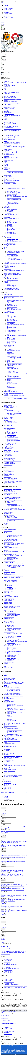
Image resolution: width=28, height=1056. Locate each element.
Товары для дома (8, 970)
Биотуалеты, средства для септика (12, 489)
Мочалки (6, 785)
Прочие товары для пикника (14, 636)
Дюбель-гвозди (10, 301)
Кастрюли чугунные (12, 691)
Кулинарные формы (9, 701)
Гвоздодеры (10, 349)
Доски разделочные (9, 679)
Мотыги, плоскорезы (12, 504)
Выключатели (7, 145)
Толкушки (9, 716)
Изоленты (6, 150)
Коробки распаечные (9, 154)
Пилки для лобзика (11, 331)
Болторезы (9, 346)
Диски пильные (11, 322)
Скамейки (9, 585)
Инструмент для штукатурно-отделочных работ (14, 358)
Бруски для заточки (12, 316)
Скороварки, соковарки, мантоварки (13, 756)
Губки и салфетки (11, 647)
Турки (5, 768)
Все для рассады (8, 490)
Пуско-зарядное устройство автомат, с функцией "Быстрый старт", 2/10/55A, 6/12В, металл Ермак (13, 860)
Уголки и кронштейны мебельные (12, 461)
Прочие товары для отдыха (13, 629)
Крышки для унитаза (12, 195)
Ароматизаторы (8, 473)
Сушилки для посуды (9, 762)
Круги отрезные (11, 326)
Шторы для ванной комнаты (14, 204)
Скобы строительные (12, 307)
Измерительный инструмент (14, 356)
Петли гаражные (8, 448)
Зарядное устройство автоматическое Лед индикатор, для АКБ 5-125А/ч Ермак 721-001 (12, 875)
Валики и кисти (11, 348)
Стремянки (6, 394)
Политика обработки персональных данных (15, 987)
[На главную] (2, 22)
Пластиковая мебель (9, 598)
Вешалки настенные (12, 583)
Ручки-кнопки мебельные (13, 440)
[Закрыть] (12, 1013)
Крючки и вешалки (11, 431)
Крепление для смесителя (13, 228)
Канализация (7, 217)
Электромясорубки (8, 127)
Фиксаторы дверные (9, 462)
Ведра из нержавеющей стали (14, 535)
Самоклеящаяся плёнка (9, 604)
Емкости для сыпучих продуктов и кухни (14, 682)
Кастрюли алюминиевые (13, 687)
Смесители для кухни (12, 280)
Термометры (7, 619)
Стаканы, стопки (8, 758)
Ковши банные (7, 783)
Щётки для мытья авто (9, 482)
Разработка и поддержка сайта (8, 1011)
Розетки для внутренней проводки (15, 172)
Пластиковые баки (11, 557)
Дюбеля (9, 302)
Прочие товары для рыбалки (14, 644)
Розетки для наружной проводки (15, 171)
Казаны (5, 685)
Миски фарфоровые (12, 731)
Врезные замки (10, 410)
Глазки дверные (8, 405)
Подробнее (3, 892)
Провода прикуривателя (10, 479)
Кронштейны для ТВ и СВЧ (11, 157)
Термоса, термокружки (9, 767)
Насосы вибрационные (12, 255)
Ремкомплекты (10, 232)
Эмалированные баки (12, 558)
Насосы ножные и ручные (10, 478)
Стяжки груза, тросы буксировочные (13, 481)
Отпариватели (7, 104)
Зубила (8, 354)
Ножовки (9, 369)
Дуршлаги (6, 681)
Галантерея (6, 546)
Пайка (5, 162)
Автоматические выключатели (11, 135)
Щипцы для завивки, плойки (11, 126)
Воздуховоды (10, 211)
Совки (8, 652)
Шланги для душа (11, 233)
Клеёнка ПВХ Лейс (12, 568)
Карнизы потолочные (9, 561)
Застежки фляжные (8, 418)
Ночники (6, 161)
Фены (5, 119)
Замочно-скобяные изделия (10, 964)
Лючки (5, 247)
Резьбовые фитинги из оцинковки (12, 274)
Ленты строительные (9, 297)
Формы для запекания (9, 771)
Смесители (6, 277)
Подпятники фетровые (12, 437)
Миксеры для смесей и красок (14, 363)
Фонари (6, 663)
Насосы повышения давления (14, 259)
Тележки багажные (8, 618)
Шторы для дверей (8, 667)
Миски (5, 727)
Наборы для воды (8, 737)
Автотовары (7, 967)
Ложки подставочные (9, 721)
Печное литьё (7, 788)
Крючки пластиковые (9, 578)
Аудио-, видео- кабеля (9, 139)
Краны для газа (10, 240)
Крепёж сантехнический (10, 244)
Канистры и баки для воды (10, 554)
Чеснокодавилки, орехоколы (14, 717)
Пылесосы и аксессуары (10, 108)
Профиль (3, 940)
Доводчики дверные (9, 407)
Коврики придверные (9, 572)
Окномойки (7, 595)
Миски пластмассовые (12, 734)
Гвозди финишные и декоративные (15, 300)
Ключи (8, 360)
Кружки (6, 697)
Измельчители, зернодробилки (11, 92)
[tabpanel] (14, 104)
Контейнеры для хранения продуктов (13, 696)
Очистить (3, 813)
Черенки (6, 523)
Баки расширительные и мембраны (15, 251)
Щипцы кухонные (11, 720)
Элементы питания (8, 669)
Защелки (6, 420)
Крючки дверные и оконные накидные (13, 426)
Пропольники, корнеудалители (14, 505)
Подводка (6, 267)
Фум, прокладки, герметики (11, 288)
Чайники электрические (10, 123)
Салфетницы (7, 749)
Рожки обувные (8, 602)
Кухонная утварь (8, 702)
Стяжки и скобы (8, 176)
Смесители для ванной (12, 278)
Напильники (10, 365)
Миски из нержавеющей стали (14, 730)
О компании (7, 6)
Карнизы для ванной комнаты (14, 192)
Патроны (6, 164)
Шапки (5, 789)
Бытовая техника (8, 959)
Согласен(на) (14, 1054)
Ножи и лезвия (10, 367)
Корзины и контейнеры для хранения (13, 576)
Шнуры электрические (9, 182)
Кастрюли (6, 686)
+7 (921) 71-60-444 (8, 17)
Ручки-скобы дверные (9, 458)
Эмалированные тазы (12, 615)
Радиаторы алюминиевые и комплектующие (15, 271)
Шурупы (9, 311)
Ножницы (6, 593)
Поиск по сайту (8, 13)
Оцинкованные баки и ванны (14, 555)
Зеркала (6, 552)
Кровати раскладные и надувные (12, 577)
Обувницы (9, 584)
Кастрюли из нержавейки (13, 689)
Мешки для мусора (11, 648)
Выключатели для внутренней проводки (17, 147)
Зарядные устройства (9, 474)
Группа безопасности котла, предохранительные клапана (11, 215)
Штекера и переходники (10, 183)
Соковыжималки (8, 112)
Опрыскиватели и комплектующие (12, 497)
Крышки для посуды (9, 698)
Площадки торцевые (12, 209)
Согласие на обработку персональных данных (15, 986)
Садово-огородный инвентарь (11, 968)
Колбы (8, 284)
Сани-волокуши (11, 643)
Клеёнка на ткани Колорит (13, 566)
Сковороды (6, 754)
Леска (5, 495)
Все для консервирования (10, 676)
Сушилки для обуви (9, 114)
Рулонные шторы (8, 603)
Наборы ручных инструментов (14, 364)
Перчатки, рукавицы (9, 312)
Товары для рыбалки (9, 637)
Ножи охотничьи (11, 626)
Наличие (3, 808)
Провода (6, 167)
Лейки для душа (11, 229)
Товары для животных (9, 622)
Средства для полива (9, 515)
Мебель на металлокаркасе (10, 580)
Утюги (5, 118)
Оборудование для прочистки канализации (15, 263)
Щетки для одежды (11, 658)
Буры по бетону (11, 317)
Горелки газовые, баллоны (13, 350)
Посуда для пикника (12, 634)
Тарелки (6, 764)
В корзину (3, 836)
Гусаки (8, 221)
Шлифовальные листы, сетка (14, 343)
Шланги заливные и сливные (11, 289)
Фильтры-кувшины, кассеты (11, 120)
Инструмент (7, 963)
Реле (8, 262)
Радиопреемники (8, 110)
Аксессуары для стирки (10, 529)
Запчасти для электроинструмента (15, 399)
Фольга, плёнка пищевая (10, 769)
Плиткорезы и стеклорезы (13, 376)
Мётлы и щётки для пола (13, 649)
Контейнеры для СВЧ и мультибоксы (13, 694)
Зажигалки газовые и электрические (13, 683)
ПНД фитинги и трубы (9, 266)
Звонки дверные (8, 149)
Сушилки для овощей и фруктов (12, 115)
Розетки (6, 169)
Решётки (9, 213)
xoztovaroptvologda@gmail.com (8, 1023)
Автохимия (6, 470)
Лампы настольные (8, 160)
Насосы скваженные (12, 258)
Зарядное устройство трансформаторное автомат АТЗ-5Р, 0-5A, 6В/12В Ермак (13, 900)
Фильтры (6, 282)
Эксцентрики (10, 235)
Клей (5, 569)
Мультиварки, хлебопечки (10, 101)
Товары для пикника (9, 632)
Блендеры (6, 81)
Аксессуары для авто (9, 471)
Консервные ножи (11, 704)
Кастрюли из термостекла (13, 690)
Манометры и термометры (13, 252)
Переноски (6, 165)
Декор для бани (7, 781)
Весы (5, 88)
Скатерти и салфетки (9, 753)
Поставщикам (7, 9)
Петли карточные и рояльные (11, 451)
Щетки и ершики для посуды (14, 659)
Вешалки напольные (12, 581)
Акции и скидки (8, 983)
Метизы (6, 298)
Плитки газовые (8, 105)
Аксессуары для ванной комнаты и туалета (15, 188)
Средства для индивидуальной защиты (13, 393)
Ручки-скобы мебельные (13, 439)
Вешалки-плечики (8, 542)
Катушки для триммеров (10, 491)
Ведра (5, 532)
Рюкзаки (9, 630)
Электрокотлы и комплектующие (12, 129)
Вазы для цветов (8, 531)
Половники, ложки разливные (14, 712)
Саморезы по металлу (12, 308)
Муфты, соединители (12, 517)
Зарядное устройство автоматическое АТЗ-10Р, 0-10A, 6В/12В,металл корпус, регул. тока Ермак (13, 889)
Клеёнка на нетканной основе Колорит (17, 563)
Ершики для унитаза (12, 191)
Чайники (6, 773)
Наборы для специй (9, 738)
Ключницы (6, 570)
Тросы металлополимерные (14, 309)
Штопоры (9, 719)
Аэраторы (9, 219)
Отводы (6, 265)
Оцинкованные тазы (12, 611)
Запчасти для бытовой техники (11, 130)
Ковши (5, 573)
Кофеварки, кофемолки (9, 96)
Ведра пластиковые (12, 537)
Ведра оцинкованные (12, 536)
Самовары (6, 111)
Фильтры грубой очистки (13, 286)
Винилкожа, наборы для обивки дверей (14, 543)
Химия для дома (8, 664)
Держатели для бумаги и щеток (14, 189)
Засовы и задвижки (8, 417)
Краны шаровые (11, 243)
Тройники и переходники (10, 177)
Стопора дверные (8, 459)
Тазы (5, 610)
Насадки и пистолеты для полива (15, 519)
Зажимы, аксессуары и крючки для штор (14, 551)
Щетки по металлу (11, 387)
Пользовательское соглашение (11, 984)
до (1, 818)
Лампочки (6, 158)
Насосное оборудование (10, 250)
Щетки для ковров (11, 655)
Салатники (6, 747)
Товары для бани (8, 972)
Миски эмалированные (12, 732)
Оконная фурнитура (9, 447)
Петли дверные (7, 450)
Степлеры (9, 382)
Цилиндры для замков (9, 463)
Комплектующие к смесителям (11, 218)
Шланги (9, 521)
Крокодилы (6, 156)
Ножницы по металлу (12, 368)
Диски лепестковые (12, 320)
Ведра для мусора (11, 533)
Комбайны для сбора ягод (10, 493)
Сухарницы (7, 761)
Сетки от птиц (7, 513)
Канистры (6, 475)
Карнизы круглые (8, 559)
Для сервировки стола (9, 678)
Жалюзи (6, 550)
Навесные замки (11, 414)
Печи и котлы (7, 787)
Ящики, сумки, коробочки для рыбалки (17, 641)
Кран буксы (10, 226)
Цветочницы (10, 589)
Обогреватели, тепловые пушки (12, 103)
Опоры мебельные (11, 435)
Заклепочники (10, 353)
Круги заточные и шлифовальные (15, 324)
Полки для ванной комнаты (14, 199)
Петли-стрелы (7, 452)
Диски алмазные (11, 319)
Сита (5, 752)
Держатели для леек (12, 222)
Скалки (8, 715)
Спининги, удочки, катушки (14, 639)
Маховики (9, 230)
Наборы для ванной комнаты (14, 198)
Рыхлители (9, 506)
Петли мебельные (11, 436)
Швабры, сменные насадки (13, 654)
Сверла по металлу (11, 342)
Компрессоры (7, 477)
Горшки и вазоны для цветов (11, 547)
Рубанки (9, 379)
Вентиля (9, 237)
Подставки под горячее (9, 743)
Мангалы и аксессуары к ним (14, 633)
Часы (5, 666)
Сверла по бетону (11, 338)
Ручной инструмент (9, 345)
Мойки (5, 248)
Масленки (6, 724)
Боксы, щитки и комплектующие (12, 142)
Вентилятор (7, 86)
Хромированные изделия (13, 203)
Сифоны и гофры (8, 275)
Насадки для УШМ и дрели (14, 330)
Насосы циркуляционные (13, 256)
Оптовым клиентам (9, 11)
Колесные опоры (8, 425)
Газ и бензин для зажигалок (11, 544)
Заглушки (9, 429)
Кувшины (6, 700)
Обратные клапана (11, 260)
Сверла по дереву (11, 339)
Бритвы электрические (9, 85)
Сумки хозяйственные (9, 607)
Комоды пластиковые (9, 574)
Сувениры (6, 608)
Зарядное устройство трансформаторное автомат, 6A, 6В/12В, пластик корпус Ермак (13, 846)
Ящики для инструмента (13, 388)
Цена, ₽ (3, 815)
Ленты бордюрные (8, 245)
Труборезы (9, 390)
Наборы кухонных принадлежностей (16, 709)
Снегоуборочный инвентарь (11, 391)
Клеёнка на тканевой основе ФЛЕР (16, 565)
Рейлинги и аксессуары (10, 746)
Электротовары (7, 960)
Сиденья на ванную (12, 200)
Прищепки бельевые (9, 599)
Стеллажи (9, 587)
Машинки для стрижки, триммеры (12, 99)
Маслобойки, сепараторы (10, 97)
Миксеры (6, 100)
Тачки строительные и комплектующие (14, 395)
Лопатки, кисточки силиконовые (15, 705)
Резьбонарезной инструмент (14, 378)
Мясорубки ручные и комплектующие (13, 735)
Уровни (8, 386)
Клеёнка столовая (8, 562)
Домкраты (9, 352)
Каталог (3, 938)
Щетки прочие (10, 660)
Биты (8, 315)
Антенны (6, 138)
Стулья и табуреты (11, 588)
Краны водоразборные (12, 239)
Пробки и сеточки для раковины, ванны (14, 270)
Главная (6, 5)
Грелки (5, 89)
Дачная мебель (10, 625)
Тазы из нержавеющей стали (14, 614)
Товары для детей (8, 621)
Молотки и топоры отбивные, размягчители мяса (14, 707)
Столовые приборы (9, 760)
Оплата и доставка (8, 8)
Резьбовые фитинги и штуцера (11, 273)
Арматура (6, 206)
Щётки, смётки (7, 483)
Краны (5, 236)
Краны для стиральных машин (14, 241)
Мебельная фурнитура (9, 428)
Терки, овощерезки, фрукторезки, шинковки (15, 765)
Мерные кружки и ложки (10, 726)
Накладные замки (11, 415)
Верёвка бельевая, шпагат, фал (11, 540)
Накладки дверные (8, 444)
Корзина (3, 939)
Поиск (2, 821)
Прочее (5, 524)
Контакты (6, 12)
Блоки (5, 141)
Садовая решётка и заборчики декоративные (15, 509)
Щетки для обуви (11, 656)
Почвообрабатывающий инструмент (13, 500)
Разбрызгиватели (11, 520)
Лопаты (9, 502)
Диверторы (9, 224)
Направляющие (10, 433)
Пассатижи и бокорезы (12, 372)
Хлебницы (6, 772)
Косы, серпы (7, 494)
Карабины (9, 304)
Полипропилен (7, 269)
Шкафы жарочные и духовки (11, 125)
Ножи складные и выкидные (14, 628)
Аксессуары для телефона (10, 137)
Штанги (9, 441)
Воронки (6, 675)
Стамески (9, 380)
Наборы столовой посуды (10, 739)
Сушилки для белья (12, 202)
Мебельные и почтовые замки (14, 413)
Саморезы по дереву (12, 305)
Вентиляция (7, 207)
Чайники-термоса (8, 122)
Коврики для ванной (12, 194)
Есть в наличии (9, 810)
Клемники (6, 153)
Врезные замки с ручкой (13, 411)
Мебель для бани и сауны (10, 784)
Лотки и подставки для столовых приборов (15, 723)
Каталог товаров (5, 1015)
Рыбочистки (10, 713)
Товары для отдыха (8, 623)
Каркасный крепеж (8, 424)
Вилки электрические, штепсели (12, 143)
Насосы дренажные (12, 254)
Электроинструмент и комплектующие (17, 398)
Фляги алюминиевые (9, 662)
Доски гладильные (8, 548)
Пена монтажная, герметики (11, 596)
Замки (5, 409)
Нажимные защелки (12, 422)
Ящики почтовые (8, 465)
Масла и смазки (11, 328)
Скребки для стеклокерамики (11, 757)
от (1, 816)
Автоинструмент (8, 294)
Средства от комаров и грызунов (12, 606)
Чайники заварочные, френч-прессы (13, 775)
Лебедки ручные (11, 361)
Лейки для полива (11, 516)
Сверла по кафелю (11, 341)
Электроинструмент (9, 397)
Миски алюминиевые (12, 728)
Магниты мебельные (12, 432)
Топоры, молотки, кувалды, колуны (16, 384)
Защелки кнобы (11, 421)
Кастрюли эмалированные (13, 693)
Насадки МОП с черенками (14, 651)
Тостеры (6, 116)
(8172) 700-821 (7, 16)
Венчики (6, 674)
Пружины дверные (8, 455)
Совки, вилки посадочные (13, 508)
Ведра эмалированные (12, 539)
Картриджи (9, 225)
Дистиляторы (7, 90)
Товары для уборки (8, 645)
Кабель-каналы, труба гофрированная (13, 152)
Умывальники (7, 281)
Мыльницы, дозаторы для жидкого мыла (17, 196)
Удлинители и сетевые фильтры (12, 180)
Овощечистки (10, 711)
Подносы (6, 742)
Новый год (6, 592)
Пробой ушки (7, 454)
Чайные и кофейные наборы (11, 776)
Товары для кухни (8, 971)
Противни (6, 745)
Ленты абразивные (11, 327)
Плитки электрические (9, 107)
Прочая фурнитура (11, 443)
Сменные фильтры (11, 285)
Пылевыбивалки (8, 600)
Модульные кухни (8, 591)
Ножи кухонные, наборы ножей (12, 741)
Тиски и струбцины (12, 383)
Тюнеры (6, 179)
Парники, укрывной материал (11, 498)
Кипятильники (7, 94)
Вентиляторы (10, 210)
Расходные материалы (9, 313)
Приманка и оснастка (12, 640)
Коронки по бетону (11, 323)
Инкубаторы (7, 93)
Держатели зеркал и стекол (10, 406)
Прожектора (7, 168)
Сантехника (7, 962)
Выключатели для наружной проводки (16, 146)
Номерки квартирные (9, 446)
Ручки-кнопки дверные (10, 456)
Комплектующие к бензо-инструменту (13, 296)
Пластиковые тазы (11, 613)
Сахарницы (6, 750)
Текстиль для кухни (9, 617)
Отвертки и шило (11, 371)
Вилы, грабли (10, 501)
